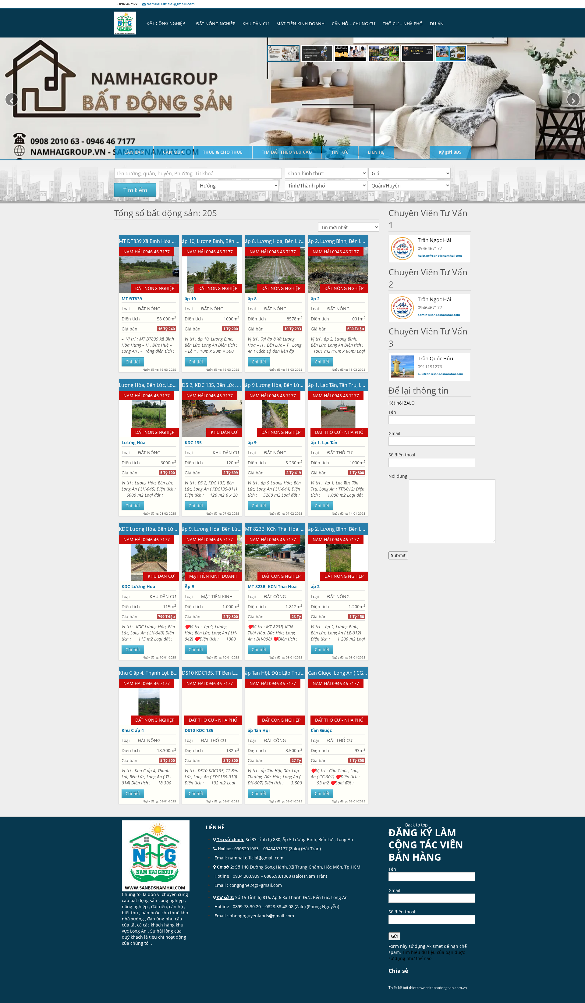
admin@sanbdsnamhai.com (439, 314)
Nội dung (397, 476)
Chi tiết (133, 362)
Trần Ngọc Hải (434, 299)
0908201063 (246, 848)
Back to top (416, 825)
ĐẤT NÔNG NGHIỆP (215, 24)
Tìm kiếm (135, 190)
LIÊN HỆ (376, 152)
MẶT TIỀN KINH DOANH (300, 24)
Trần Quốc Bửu (435, 358)
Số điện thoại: (402, 912)
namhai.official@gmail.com (255, 858)
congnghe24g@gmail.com (256, 885)
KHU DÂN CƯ (256, 24)
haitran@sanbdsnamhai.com (440, 255)
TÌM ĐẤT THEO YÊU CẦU (287, 152)
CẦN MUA (173, 152)
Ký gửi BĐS (450, 152)
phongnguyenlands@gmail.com (261, 916)
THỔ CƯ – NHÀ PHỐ (403, 24)
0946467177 (275, 848)
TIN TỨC (340, 152)
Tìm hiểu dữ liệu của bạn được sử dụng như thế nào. (426, 955)
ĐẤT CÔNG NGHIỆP (166, 23)
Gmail (394, 433)
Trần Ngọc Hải (434, 240)
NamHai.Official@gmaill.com (170, 4)
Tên (392, 412)
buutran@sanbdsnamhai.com (440, 374)
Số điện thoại (401, 455)
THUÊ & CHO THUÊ (223, 152)
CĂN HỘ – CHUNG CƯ (353, 24)
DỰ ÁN (437, 24)
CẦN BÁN (134, 152)
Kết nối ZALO (401, 403)
